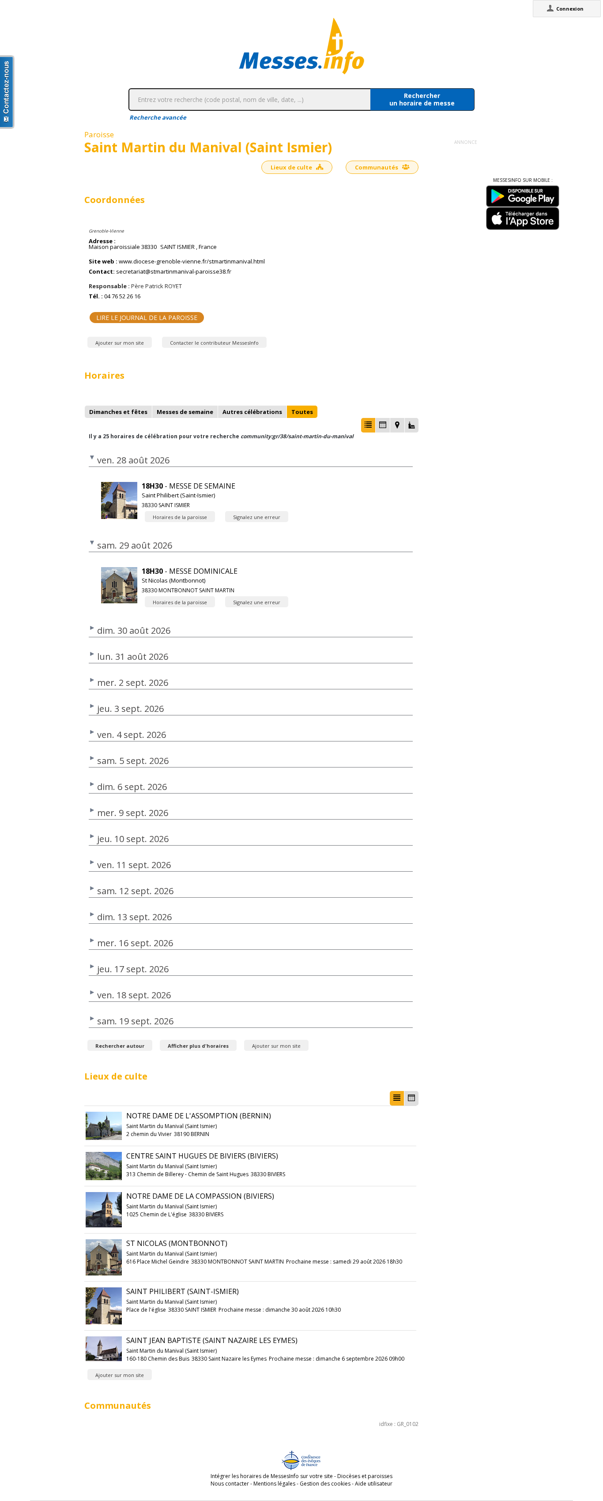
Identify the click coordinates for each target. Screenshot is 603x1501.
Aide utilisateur (373, 1483)
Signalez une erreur (256, 517)
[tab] (118, 412)
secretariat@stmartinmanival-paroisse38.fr (173, 272)
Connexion (570, 8)
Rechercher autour (119, 1045)
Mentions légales (274, 1483)
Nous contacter (230, 1483)
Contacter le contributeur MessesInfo (214, 342)
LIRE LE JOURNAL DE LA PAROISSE (146, 317)
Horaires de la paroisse (180, 517)
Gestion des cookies (325, 1483)
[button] (368, 425)
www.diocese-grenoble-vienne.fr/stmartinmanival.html (192, 261)
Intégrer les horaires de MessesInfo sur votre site (272, 1476)
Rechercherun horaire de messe (422, 99)
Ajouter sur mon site (119, 342)
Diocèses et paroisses (364, 1476)
